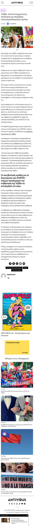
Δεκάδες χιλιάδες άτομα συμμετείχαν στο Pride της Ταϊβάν (15, 391)
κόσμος (3, 10)
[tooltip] (10, 263)
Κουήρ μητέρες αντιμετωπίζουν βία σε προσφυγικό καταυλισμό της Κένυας (19, 521)
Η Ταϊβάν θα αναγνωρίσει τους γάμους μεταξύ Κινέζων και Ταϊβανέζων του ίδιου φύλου (16, 425)
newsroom (14, 23)
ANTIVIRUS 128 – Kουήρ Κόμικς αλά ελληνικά (15, 334)
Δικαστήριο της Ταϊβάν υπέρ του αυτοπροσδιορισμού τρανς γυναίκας (15, 459)
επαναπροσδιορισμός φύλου (14, 267)
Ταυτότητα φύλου (16, 270)
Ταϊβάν (25, 267)
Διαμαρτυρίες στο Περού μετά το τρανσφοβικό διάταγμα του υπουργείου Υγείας (16, 492)
